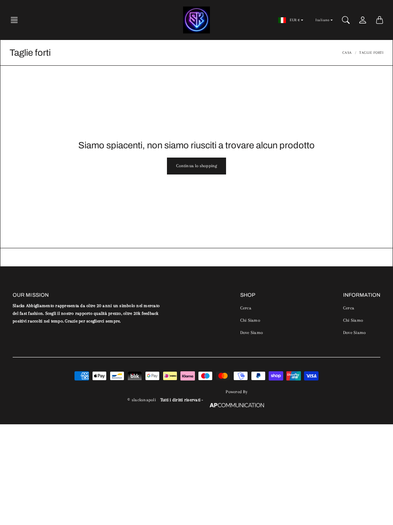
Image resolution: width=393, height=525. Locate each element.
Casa (347, 52)
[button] (16, 20)
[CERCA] (345, 20)
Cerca (245, 308)
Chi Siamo (250, 320)
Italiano (322, 20)
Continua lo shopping (196, 165)
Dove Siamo (251, 332)
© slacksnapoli (141, 399)
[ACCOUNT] (362, 20)
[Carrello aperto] (379, 20)
